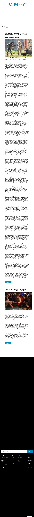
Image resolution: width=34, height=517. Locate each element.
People (13, 463)
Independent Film (4, 463)
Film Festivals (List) (21, 459)
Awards (13, 457)
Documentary (4, 459)
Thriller (4, 467)
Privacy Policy (29, 460)
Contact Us (29, 463)
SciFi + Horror (4, 464)
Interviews (13, 461)
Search (29, 451)
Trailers (13, 460)
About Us (29, 459)
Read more (8, 282)
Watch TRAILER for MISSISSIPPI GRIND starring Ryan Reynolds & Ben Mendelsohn (16, 290)
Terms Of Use (29, 461)
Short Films (5, 465)
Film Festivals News (21, 457)
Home (10, 9)
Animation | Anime (4, 457)
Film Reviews (13, 459)
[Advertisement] (17, 19)
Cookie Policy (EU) (29, 467)
